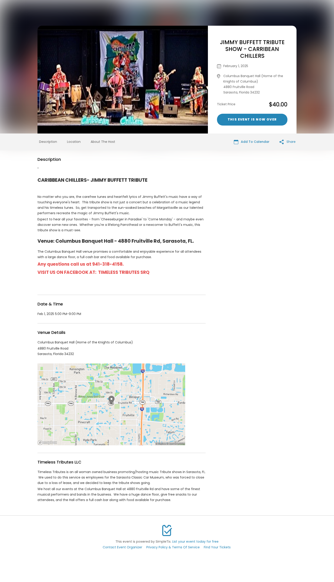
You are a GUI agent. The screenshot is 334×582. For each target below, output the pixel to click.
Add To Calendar (254, 141)
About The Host (103, 141)
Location (74, 141)
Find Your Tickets (217, 547)
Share (291, 141)
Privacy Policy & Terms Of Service (173, 547)
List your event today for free (195, 541)
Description (48, 141)
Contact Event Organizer (122, 547)
